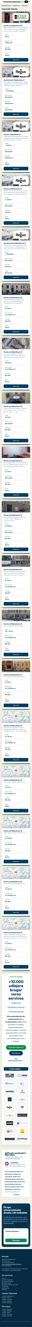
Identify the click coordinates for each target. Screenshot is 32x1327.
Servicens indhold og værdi (10, 1284)
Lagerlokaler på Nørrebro (12, 1176)
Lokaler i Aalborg (7, 1301)
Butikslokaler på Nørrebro (13, 1174)
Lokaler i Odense (7, 1299)
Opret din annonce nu (16, 1047)
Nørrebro (24, 5)
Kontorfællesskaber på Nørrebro (15, 1181)
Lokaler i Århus (6, 1297)
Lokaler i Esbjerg (7, 1302)
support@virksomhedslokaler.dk (11, 1264)
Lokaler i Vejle (6, 1312)
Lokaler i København (8, 1296)
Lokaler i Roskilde (7, 1314)
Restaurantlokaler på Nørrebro (14, 1186)
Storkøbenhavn (6, 5)
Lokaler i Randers (7, 1309)
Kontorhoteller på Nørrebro (13, 1184)
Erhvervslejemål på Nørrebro (14, 1171)
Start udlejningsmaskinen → (16, 1059)
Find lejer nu (16, 1053)
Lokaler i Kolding (7, 1311)
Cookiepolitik (6, 1288)
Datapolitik (5, 1286)
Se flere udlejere (16, 1069)
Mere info (16, 60)
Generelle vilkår (6, 1283)
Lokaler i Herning (7, 1316)
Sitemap (4, 1289)
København (16, 5)
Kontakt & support (7, 1280)
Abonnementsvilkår (7, 1281)
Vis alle (17, 1194)
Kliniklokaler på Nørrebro (12, 1189)
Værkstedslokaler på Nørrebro (14, 1179)
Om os (4, 1278)
